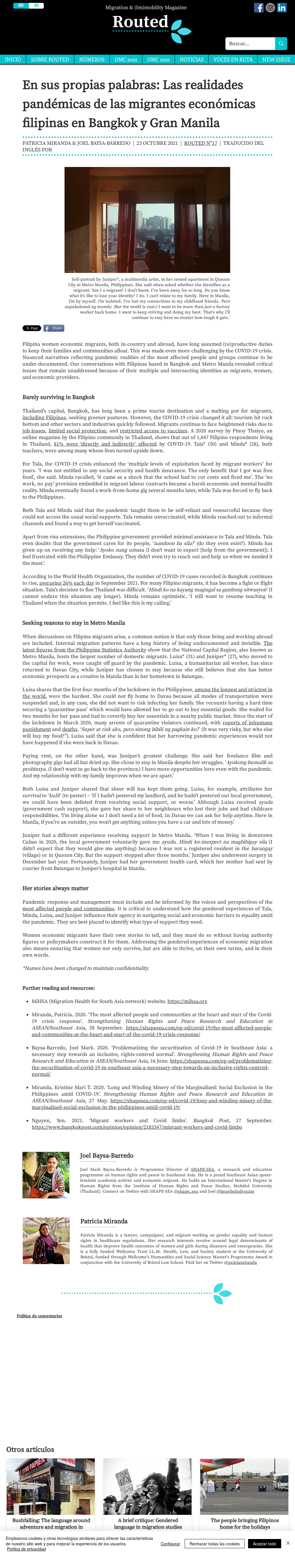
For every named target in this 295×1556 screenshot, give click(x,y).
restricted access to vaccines (153, 431)
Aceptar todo (264, 1543)
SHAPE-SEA (202, 1169)
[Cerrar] (288, 1543)
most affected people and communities (68, 908)
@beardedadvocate (235, 1191)
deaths (69, 729)
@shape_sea (186, 1191)
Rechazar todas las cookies (215, 1543)
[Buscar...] (281, 43)
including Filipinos (44, 417)
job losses (33, 431)
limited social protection (77, 431)
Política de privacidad (26, 1549)
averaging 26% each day (66, 583)
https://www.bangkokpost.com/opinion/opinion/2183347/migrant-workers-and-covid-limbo (137, 1127)
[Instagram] (270, 7)
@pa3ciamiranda (240, 1262)
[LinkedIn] (282, 7)
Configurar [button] (170, 1543)
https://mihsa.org (187, 1001)
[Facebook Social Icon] (259, 7)
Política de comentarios (39, 1316)
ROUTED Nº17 (200, 143)
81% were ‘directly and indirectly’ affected (105, 444)
